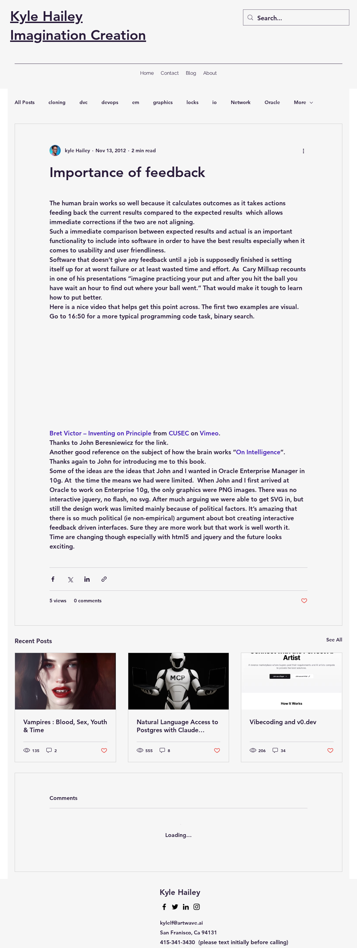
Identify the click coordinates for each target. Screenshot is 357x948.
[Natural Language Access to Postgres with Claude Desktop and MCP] (178, 682)
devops (109, 102)
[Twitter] (175, 901)
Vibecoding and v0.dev (283, 723)
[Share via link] (104, 580)
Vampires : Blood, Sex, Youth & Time (65, 727)
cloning (57, 102)
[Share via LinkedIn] (87, 580)
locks (192, 102)
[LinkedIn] (186, 901)
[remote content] (178, 380)
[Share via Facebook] (53, 580)
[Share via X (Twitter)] (70, 580)
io (214, 102)
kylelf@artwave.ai (181, 917)
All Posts (25, 102)
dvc (83, 102)
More (300, 102)
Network (241, 102)
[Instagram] (196, 901)
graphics (163, 102)
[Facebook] (164, 901)
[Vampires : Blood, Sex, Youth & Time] (65, 682)
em (135, 102)
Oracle (272, 102)
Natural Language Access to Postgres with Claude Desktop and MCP (177, 727)
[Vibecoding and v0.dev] (291, 682)
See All (334, 641)
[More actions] (303, 150)
